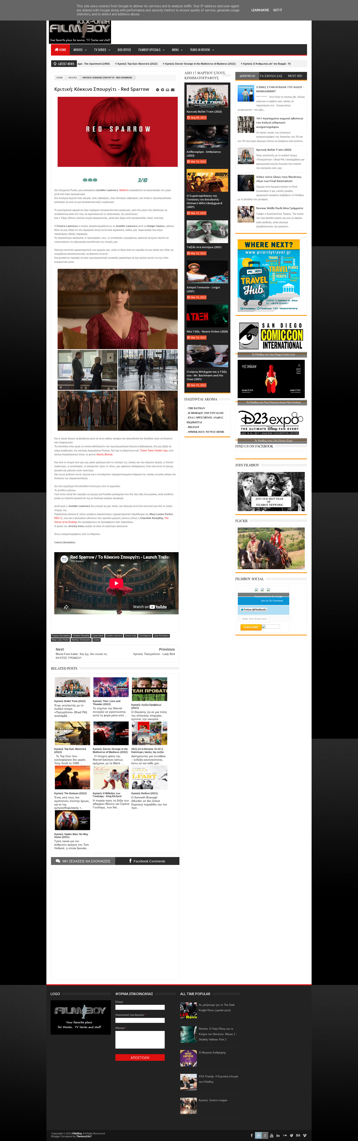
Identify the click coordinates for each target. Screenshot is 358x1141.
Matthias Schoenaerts (81, 640)
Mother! (123, 190)
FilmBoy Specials (149, 49)
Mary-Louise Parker (60, 640)
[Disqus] (115, 924)
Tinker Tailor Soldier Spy (153, 450)
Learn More (260, 10)
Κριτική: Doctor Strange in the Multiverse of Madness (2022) (139, 63)
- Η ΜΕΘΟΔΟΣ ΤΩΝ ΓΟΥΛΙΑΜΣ (205, 413)
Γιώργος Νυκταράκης (61, 636)
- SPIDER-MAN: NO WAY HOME (205, 432)
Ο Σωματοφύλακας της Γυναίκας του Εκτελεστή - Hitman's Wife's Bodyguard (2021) (204, 201)
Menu (175, 49)
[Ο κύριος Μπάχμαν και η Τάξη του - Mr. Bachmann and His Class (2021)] (207, 349)
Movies (78, 49)
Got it (277, 10)
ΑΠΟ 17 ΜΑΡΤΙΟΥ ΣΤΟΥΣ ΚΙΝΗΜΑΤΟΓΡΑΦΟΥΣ (204, 75)
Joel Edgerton (145, 636)
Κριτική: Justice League (213, 1100)
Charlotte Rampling (81, 636)
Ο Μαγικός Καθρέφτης (212, 1052)
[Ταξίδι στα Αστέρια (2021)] (207, 224)
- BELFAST (193, 427)
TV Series (100, 49)
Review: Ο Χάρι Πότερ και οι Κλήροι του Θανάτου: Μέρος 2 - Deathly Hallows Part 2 (218, 1034)
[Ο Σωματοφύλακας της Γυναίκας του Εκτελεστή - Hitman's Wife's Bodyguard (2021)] (207, 173)
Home (62, 49)
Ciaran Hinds (97, 636)
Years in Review (200, 49)
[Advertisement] (231, 28)
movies (73, 77)
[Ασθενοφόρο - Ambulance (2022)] (207, 129)
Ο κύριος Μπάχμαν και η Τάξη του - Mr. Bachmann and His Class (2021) (207, 375)
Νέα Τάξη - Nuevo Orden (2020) (207, 331)
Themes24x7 (84, 1136)
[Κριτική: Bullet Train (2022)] (207, 89)
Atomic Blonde (104, 454)
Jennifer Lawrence (114, 636)
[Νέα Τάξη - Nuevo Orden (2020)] (207, 309)
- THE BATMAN (196, 408)
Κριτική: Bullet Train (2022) (273, 150)
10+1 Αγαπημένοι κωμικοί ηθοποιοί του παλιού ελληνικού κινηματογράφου (279, 122)
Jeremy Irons (130, 636)
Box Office (124, 49)
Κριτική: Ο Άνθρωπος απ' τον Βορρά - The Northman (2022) (217, 63)
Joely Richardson (161, 636)
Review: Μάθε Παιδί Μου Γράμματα (279, 208)
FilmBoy (77, 1133)
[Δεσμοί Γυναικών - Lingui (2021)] (207, 265)
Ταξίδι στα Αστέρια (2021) (204, 247)
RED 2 (58, 518)
